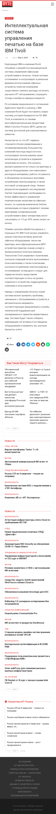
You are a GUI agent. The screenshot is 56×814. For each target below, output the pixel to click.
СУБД (7, 446)
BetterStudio (38, 810)
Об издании (24, 762)
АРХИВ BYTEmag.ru (24, 780)
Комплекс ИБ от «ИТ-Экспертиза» (22, 497)
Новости (9, 18)
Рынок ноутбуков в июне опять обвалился (28, 717)
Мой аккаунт (25, 792)
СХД (7, 629)
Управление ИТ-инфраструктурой (21, 553)
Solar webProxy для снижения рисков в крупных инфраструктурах (25, 669)
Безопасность (12, 482)
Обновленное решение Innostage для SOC (27, 592)
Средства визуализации (16, 470)
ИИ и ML (14, 446)
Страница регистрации (24, 788)
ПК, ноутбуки (11, 677)
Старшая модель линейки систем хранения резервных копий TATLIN (27, 633)
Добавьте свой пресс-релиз (25, 784)
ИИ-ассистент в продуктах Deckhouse (24, 623)
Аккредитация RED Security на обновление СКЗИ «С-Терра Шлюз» (27, 545)
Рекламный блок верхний (24, 795)
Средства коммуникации (17, 610)
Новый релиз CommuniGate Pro (21, 613)
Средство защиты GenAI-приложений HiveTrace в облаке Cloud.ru (24, 581)
